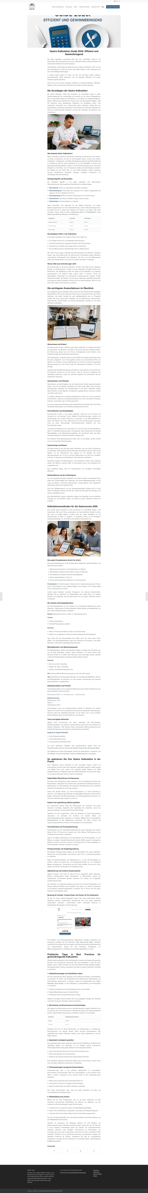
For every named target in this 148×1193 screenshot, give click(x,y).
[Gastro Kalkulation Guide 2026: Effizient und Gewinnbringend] (74, 31)
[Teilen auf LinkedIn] (80, 1151)
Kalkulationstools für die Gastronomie (60, 820)
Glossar (95, 1176)
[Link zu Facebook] (119, 1)
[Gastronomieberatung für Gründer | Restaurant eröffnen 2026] (31, 6)
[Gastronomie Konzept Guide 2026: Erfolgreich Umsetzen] (147, 596)
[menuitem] (58, 6)
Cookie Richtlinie (97, 1174)
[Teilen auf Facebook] (54, 1151)
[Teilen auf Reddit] (94, 1151)
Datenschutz (96, 1172)
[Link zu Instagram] (117, 1)
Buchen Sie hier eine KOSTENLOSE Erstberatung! (73, 1172)
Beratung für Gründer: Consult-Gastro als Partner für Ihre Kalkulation (73, 895)
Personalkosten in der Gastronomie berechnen (62, 433)
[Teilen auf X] (67, 1151)
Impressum (96, 1170)
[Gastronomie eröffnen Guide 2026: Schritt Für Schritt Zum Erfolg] (1, 596)
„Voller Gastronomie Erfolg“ (84, 942)
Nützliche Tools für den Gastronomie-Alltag (86, 748)
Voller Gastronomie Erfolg (83, 1108)
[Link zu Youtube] (115, 1)
